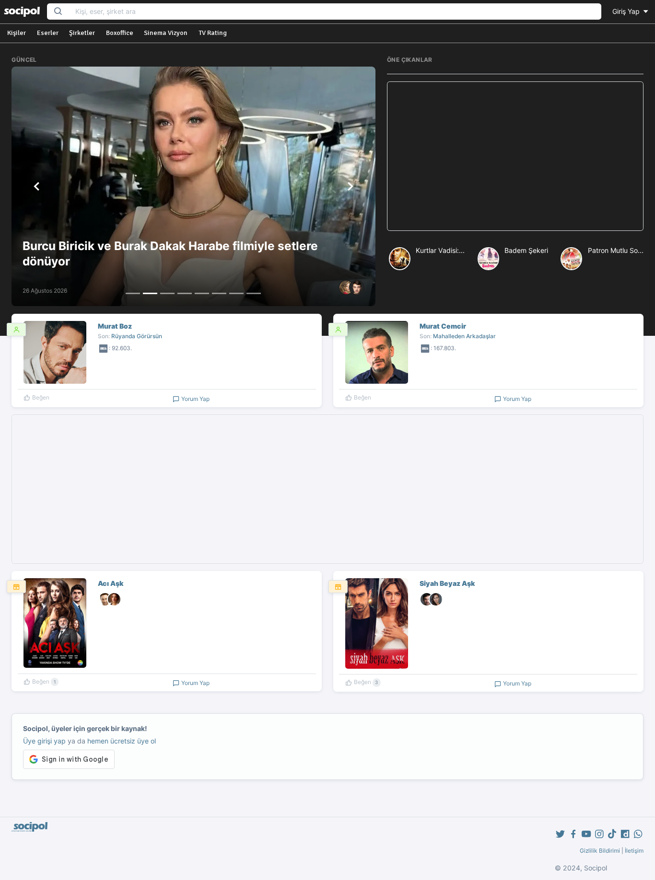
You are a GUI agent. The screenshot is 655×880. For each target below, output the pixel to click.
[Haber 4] (184, 293)
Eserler (47, 33)
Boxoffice (119, 33)
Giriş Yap (627, 11)
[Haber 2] (150, 293)
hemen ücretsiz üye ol (121, 741)
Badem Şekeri (526, 250)
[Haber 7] (236, 293)
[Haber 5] (202, 293)
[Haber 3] (167, 293)
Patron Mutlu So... (615, 250)
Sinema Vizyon (165, 33)
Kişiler (16, 33)
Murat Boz (115, 326)
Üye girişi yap (44, 741)
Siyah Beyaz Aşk (447, 583)
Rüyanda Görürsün (136, 336)
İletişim (634, 850)
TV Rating (213, 33)
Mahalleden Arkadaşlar (464, 336)
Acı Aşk (111, 583)
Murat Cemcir (443, 326)
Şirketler (82, 33)
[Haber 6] (219, 293)
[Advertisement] (515, 156)
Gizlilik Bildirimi (600, 850)
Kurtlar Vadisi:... (440, 250)
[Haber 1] (133, 293)
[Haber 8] (253, 293)
